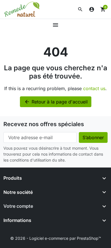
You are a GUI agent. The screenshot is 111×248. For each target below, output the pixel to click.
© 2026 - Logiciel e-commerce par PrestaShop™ (55, 238)
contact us (94, 88)
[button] (80, 9)
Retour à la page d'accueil (56, 102)
